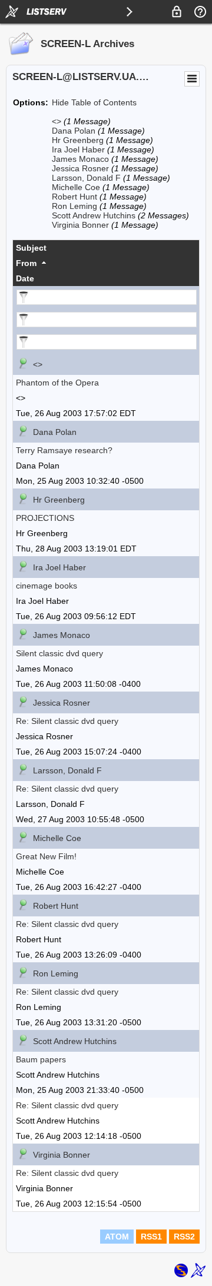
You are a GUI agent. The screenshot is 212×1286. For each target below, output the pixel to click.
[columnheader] (106, 247)
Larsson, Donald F (86, 177)
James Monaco (80, 159)
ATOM (117, 1236)
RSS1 (151, 1236)
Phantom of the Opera (57, 382)
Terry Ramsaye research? (64, 450)
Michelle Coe (76, 187)
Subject (31, 247)
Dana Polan (73, 130)
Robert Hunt (74, 196)
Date (25, 278)
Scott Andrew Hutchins (93, 215)
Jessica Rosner (80, 168)
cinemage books (46, 585)
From (26, 263)
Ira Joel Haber (78, 149)
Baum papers (41, 1059)
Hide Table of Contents (94, 102)
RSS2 (184, 1236)
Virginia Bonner (80, 225)
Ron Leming (74, 206)
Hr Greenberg (78, 140)
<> (56, 121)
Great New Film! (46, 856)
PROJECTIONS (45, 518)
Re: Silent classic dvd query (67, 721)
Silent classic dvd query (59, 653)
